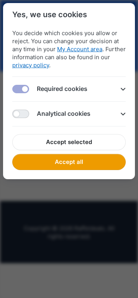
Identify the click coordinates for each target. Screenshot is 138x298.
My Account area (79, 49)
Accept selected (69, 142)
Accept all (69, 161)
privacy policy (30, 65)
